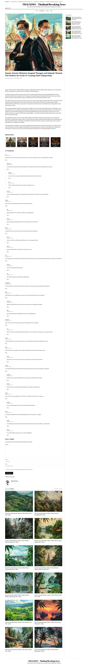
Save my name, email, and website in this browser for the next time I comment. (20, 469)
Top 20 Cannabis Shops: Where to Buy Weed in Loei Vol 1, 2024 (18, 623)
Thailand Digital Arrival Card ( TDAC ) (25, 1)
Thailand (13, 476)
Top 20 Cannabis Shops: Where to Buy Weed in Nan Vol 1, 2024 (18, 514)
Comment (6, 444)
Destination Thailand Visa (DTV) (52, 1)
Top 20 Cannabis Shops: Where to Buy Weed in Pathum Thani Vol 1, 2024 (17, 541)
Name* (6, 459)
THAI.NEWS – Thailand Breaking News (44, 4)
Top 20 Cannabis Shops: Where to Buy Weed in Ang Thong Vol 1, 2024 (48, 623)
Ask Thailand (36, 1)
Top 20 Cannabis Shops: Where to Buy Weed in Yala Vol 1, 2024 (18, 650)
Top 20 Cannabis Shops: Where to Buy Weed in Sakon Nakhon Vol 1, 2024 (48, 541)
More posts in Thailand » (58, 488)
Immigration (42, 10)
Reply (6, 160)
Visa (37, 10)
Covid (47, 10)
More (51, 10)
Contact (60, 1)
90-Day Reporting (13, 1)
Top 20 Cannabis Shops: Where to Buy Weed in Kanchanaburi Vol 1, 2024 (17, 568)
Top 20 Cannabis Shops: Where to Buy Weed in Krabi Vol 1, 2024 (48, 595)
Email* (6, 464)
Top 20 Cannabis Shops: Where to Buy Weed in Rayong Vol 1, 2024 (46, 650)
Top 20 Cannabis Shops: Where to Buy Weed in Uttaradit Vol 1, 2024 (46, 514)
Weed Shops (41, 1)
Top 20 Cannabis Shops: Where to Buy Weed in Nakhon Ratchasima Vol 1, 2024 (17, 595)
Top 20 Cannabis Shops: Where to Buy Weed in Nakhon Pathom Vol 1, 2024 (46, 568)
